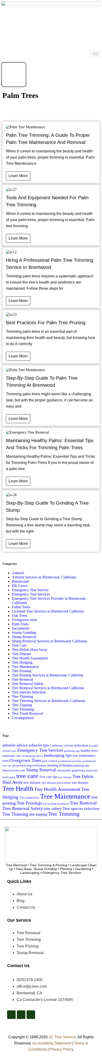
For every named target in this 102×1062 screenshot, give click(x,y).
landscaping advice (32, 756)
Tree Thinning (22, 696)
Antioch (18, 573)
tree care (27, 776)
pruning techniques (60, 765)
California (56, 745)
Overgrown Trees (25, 760)
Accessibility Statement (51, 1043)
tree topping (38, 814)
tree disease (32, 782)
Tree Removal (22, 679)
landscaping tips (58, 755)
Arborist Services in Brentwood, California (44, 577)
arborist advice (15, 745)
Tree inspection (29, 797)
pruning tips (81, 765)
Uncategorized (23, 718)
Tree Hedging (22, 662)
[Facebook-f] (11, 1014)
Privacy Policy (62, 1049)
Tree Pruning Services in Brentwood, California (47, 675)
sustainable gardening (71, 770)
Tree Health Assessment (30, 658)
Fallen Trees (21, 607)
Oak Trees (19, 615)
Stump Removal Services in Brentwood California (49, 641)
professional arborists (69, 761)
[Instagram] (31, 1014)
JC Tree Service (62, 1037)
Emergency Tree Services (31, 594)
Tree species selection (81, 808)
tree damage (65, 777)
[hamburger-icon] (95, 53)
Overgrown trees (24, 620)
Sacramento (20, 628)
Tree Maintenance (25, 667)
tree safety (53, 808)
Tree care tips (48, 777)
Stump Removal (24, 637)
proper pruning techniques (29, 765)
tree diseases (80, 782)
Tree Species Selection (29, 692)
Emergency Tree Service (30, 590)
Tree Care (19, 645)
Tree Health (17, 788)
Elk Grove (20, 586)
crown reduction (76, 745)
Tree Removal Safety (27, 684)
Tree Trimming (23, 709)
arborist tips (39, 745)
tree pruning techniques (56, 803)
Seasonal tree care (13, 770)
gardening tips (72, 751)
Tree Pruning (21, 671)
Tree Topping (22, 705)
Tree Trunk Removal (27, 713)
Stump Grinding (24, 633)
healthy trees (89, 750)
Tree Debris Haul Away (29, 650)
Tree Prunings (29, 802)
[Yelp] (21, 1014)
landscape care (11, 755)
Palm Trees (20, 624)
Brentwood (20, 581)
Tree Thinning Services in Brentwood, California (48, 701)
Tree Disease (21, 654)
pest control (49, 761)
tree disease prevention (56, 782)
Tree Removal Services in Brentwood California (48, 688)
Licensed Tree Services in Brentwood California (48, 611)
